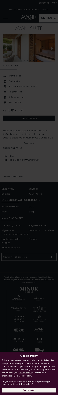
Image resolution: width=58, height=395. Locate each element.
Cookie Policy (25, 376)
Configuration (25, 373)
